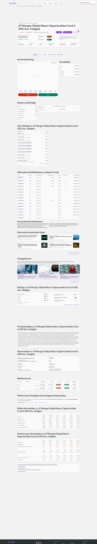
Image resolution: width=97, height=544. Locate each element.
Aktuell (39, 3)
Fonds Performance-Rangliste (72, 399)
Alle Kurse (45, 54)
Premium (50, 3)
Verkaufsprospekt (21, 466)
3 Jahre (35, 402)
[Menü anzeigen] (36, 3)
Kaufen (49, 39)
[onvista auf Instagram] (40, 543)
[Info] (78, 43)
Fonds (23, 6)
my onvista (45, 3)
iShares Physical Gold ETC (22, 160)
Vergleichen (67, 32)
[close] (95, 1)
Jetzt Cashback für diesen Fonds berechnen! (65, 36)
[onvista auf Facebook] (36, 543)
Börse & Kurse (19, 6)
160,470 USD (58, 384)
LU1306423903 (21, 180)
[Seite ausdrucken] (78, 29)
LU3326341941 (20, 212)
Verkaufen (49, 36)
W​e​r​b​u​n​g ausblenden (57, 13)
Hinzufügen (59, 32)
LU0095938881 (21, 183)
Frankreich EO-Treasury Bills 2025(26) (25, 142)
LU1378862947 (20, 194)
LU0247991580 (20, 186)
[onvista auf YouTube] (38, 543)
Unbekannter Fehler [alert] (86, 2)
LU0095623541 (20, 189)
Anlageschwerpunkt (52, 54)
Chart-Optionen (53, 62)
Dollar (63, 543)
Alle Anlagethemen (74, 281)
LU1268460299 (21, 197)
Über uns (84, 543)
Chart (40, 54)
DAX (55, 543)
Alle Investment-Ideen (74, 253)
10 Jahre (45, 402)
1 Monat (27, 402)
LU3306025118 (20, 209)
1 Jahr (32, 402)
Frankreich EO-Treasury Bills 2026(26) (25, 145)
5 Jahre (40, 402)
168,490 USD (67, 384)
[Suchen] (61, 3)
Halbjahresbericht (21, 471)
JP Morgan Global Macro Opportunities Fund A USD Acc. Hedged (33, 6)
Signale (76, 32)
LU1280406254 (20, 206)
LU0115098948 (20, 200)
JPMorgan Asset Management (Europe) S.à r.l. (41, 32)
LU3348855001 (21, 214)
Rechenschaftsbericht (22, 468)
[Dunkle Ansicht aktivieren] (14, 0)
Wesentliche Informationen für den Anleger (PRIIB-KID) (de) (29, 469)
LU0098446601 (21, 217)
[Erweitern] (71, 32)
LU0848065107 (21, 192)
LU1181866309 (20, 177)
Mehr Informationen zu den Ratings (71, 304)
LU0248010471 (20, 203)
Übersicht (35, 54)
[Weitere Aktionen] (78, 385)
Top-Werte (72, 543)
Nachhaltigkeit (61, 54)
